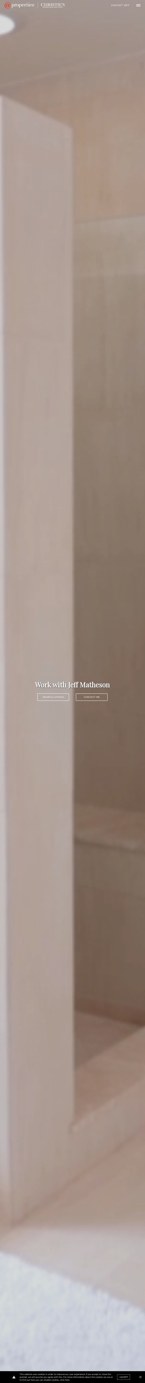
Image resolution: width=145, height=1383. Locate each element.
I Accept (123, 1377)
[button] (140, 1377)
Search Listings (53, 697)
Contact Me (92, 697)
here (67, 1380)
